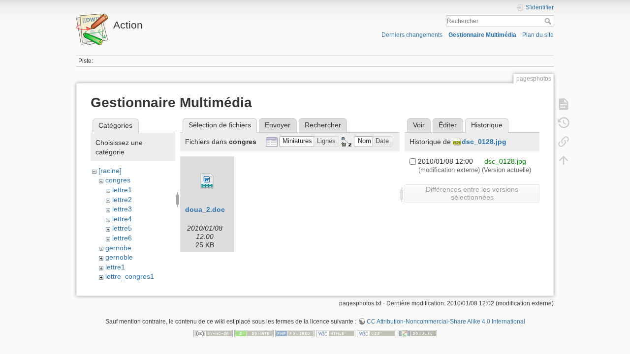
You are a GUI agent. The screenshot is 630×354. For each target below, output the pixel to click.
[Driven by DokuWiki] (417, 332)
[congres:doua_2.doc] (207, 181)
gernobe (118, 248)
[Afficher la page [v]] (563, 104)
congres (117, 180)
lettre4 (122, 219)
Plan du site (538, 34)
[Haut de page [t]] (563, 160)
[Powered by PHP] (295, 332)
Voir (419, 125)
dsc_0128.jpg (484, 142)
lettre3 (122, 209)
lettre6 (122, 238)
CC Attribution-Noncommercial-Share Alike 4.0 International (446, 321)
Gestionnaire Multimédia (482, 34)
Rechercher (549, 21)
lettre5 (122, 228)
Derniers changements (411, 34)
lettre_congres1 (129, 276)
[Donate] (254, 332)
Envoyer (277, 125)
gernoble (119, 257)
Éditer (448, 125)
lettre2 (122, 200)
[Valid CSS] (376, 332)
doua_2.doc (205, 209)
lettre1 (122, 190)
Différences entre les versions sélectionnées (472, 193)
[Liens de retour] (563, 141)
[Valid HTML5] (335, 332)
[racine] (110, 171)
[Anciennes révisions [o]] (563, 123)
